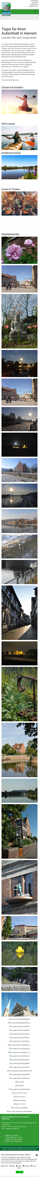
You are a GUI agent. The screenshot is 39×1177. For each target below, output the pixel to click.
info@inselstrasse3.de (12, 1128)
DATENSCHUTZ (33, 6)
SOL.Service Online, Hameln (29, 1149)
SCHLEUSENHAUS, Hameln (14, 1137)
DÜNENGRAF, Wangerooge (14, 1139)
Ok (19, 1172)
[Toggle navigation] (35, 11)
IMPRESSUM (34, 4)
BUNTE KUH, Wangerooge (14, 1141)
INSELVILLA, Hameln (12, 1135)
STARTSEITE (34, 1)
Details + (19, 1168)
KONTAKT (35, 2)
